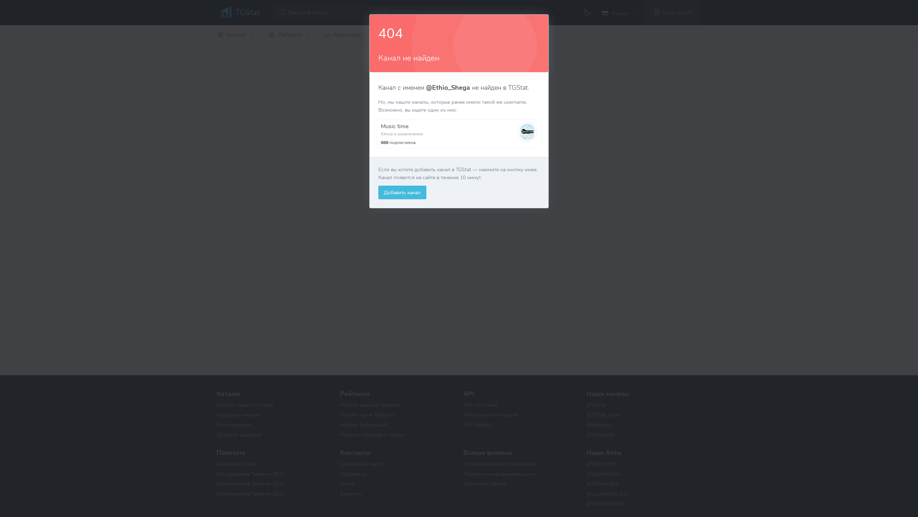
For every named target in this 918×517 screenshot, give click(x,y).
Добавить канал (402, 192)
